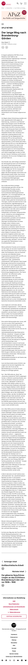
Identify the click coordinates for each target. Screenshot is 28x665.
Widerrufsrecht (14, 609)
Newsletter (14, 642)
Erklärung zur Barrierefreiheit (14, 656)
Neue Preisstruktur (14, 604)
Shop (2, 8)
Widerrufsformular (15, 612)
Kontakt (14, 648)
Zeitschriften (9, 8)
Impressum (14, 634)
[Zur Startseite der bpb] (6, 5)
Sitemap (14, 640)
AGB (14, 601)
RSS (14, 645)
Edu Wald (5, 42)
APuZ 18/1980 (7, 28)
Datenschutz (14, 637)
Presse (14, 651)
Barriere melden (14, 654)
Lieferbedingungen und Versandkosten (14, 606)
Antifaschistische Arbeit (12, 565)
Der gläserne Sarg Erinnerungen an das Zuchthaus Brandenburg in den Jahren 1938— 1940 (13, 579)
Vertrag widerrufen (14, 616)
